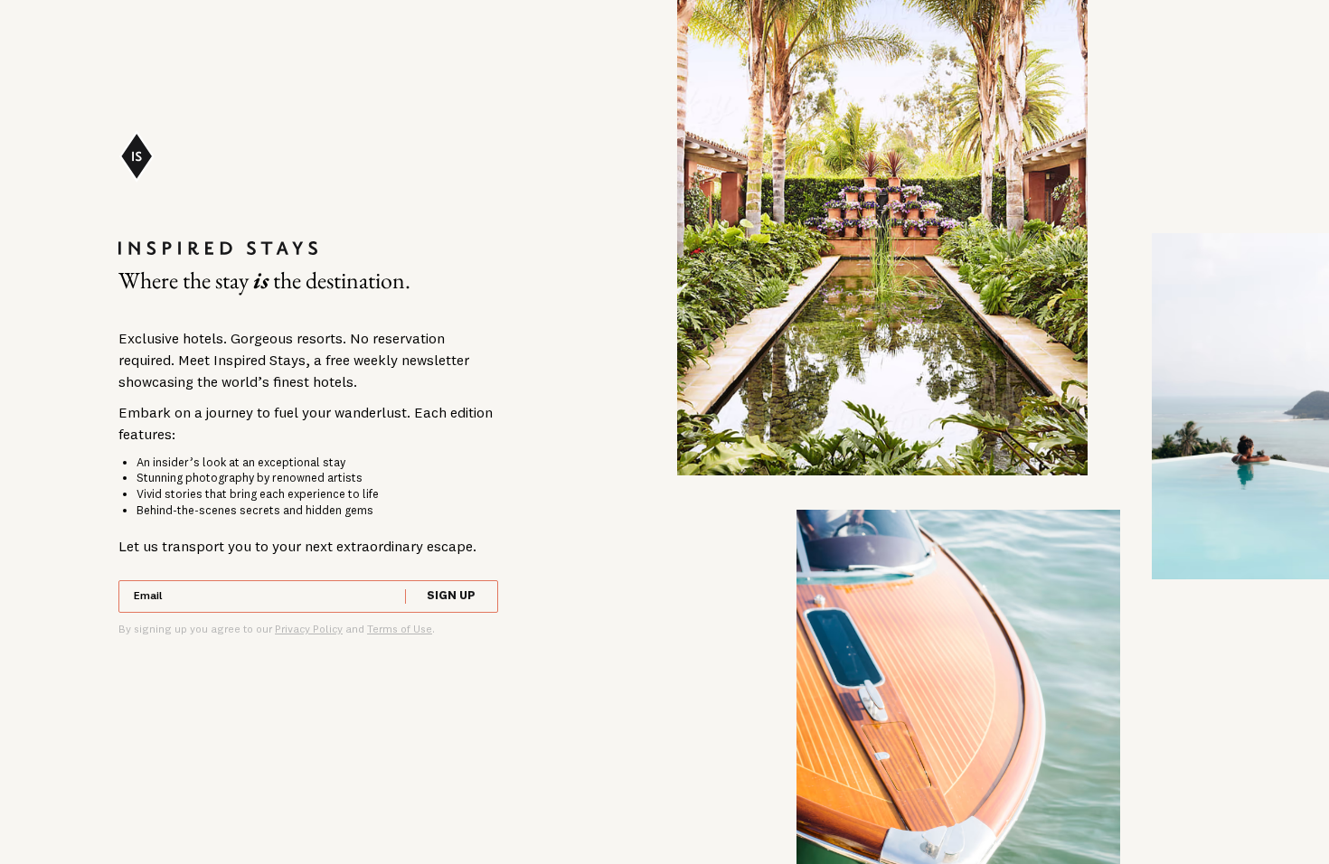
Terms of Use (399, 630)
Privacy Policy (309, 630)
